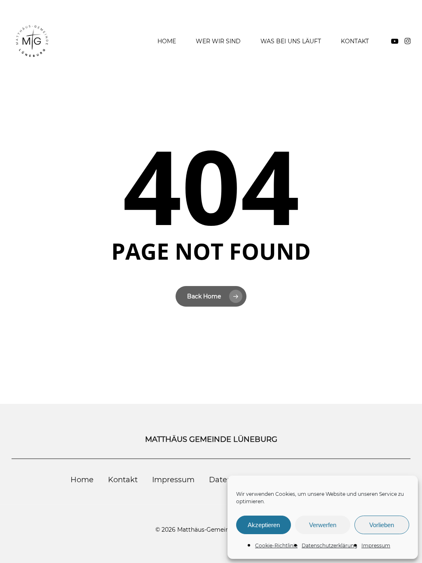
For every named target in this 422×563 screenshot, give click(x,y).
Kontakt (123, 479)
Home (82, 479)
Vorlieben (381, 524)
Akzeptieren (264, 524)
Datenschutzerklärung (329, 545)
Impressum (375, 545)
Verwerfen (322, 524)
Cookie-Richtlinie (276, 545)
